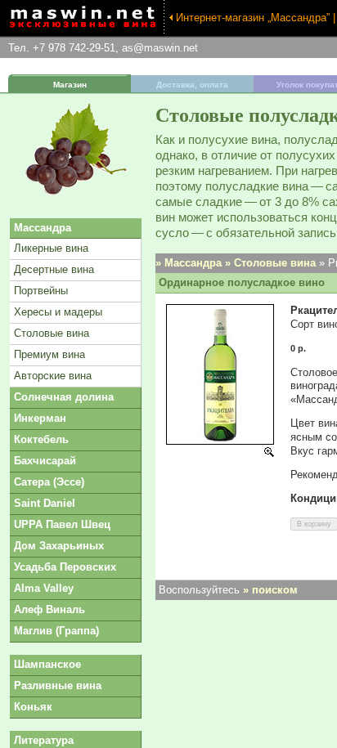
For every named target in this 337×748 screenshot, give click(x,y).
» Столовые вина (270, 263)
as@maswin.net (160, 48)
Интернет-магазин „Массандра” (253, 17)
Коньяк (33, 707)
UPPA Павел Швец (62, 524)
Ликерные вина (51, 248)
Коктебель (41, 439)
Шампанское (47, 664)
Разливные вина (57, 685)
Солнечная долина (64, 397)
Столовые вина (51, 333)
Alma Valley (44, 588)
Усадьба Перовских (65, 567)
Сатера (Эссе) (49, 482)
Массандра (42, 228)
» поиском (270, 590)
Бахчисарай (45, 461)
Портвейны (41, 290)
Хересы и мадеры (58, 312)
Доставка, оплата (192, 84)
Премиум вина (49, 354)
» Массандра (188, 263)
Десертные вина (54, 269)
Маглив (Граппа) (56, 631)
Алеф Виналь (49, 609)
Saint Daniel (44, 503)
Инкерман (40, 418)
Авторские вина (53, 376)
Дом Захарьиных (59, 546)
